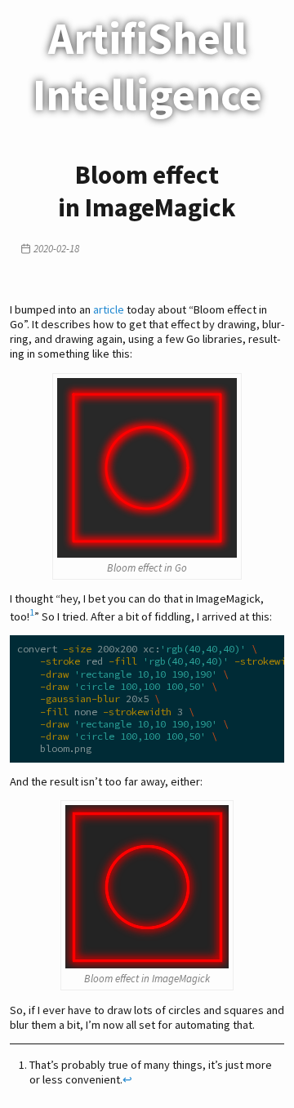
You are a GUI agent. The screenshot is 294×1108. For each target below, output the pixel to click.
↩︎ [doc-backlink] (127, 1079)
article (108, 309)
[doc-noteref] (31, 616)
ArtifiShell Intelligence (147, 66)
